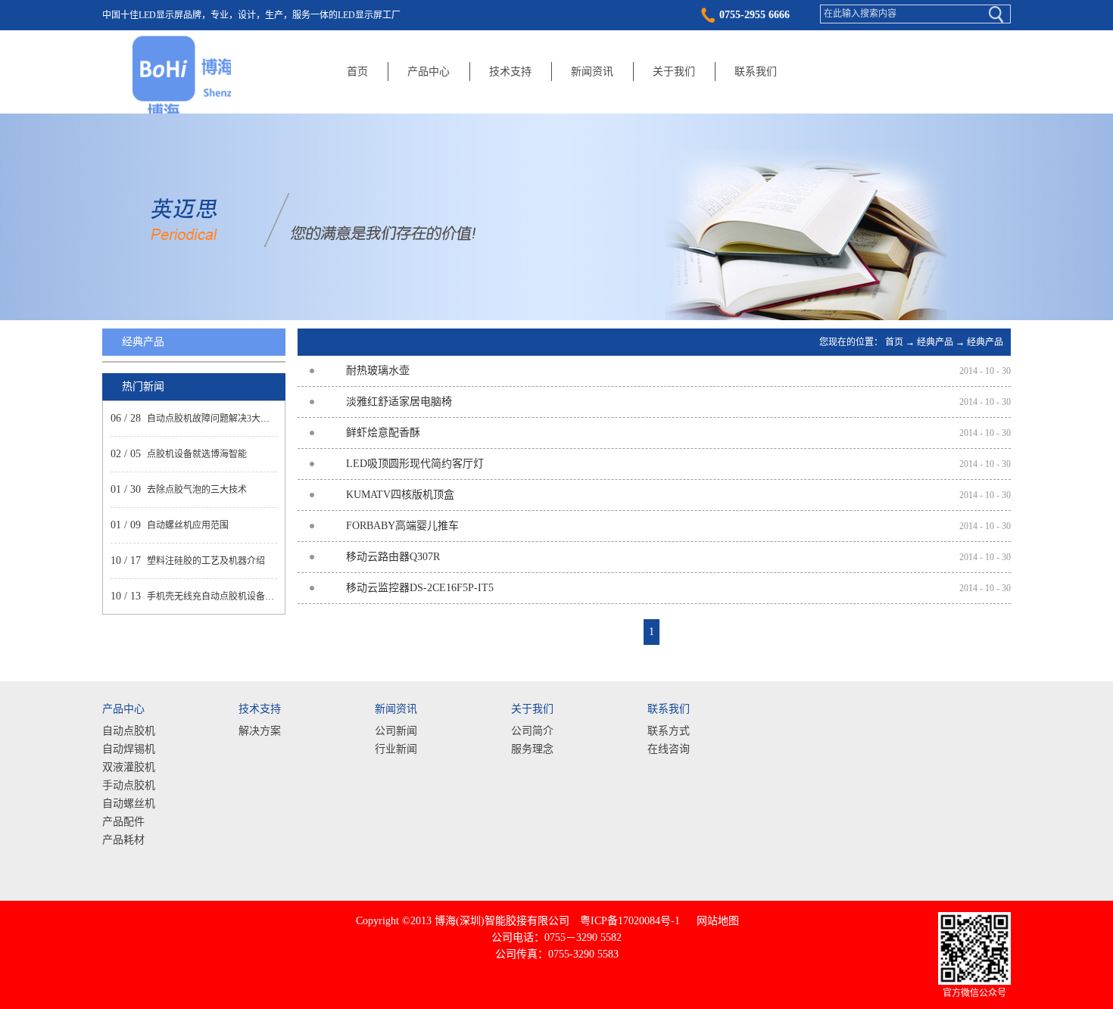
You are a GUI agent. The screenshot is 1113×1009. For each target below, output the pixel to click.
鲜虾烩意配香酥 (383, 432)
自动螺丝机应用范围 (188, 525)
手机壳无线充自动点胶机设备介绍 (215, 596)
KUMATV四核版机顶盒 (400, 494)
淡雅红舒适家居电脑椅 (399, 401)
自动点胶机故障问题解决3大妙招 (213, 418)
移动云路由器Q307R (393, 556)
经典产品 (935, 342)
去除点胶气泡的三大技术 (197, 489)
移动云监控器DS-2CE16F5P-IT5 (420, 587)
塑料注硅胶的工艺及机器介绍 (206, 561)
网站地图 (715, 920)
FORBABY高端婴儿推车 (402, 525)
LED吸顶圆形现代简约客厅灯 (415, 463)
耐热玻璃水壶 (378, 370)
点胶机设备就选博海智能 (197, 454)
